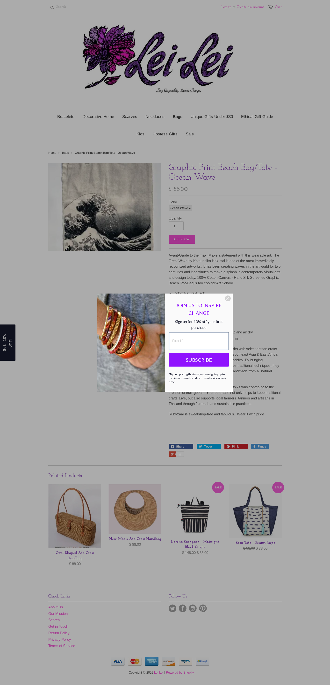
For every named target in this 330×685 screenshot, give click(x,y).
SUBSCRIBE (199, 360)
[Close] (228, 298)
